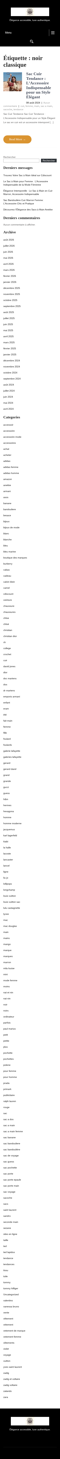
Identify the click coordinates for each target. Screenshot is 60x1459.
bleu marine (9, 551)
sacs (5, 1203)
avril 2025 (8, 336)
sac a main (46, 106)
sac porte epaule (12, 1179)
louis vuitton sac (11, 902)
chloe (6, 618)
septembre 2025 (12, 306)
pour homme (10, 1077)
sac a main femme (13, 1131)
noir (5, 1004)
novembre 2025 (11, 294)
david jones (9, 666)
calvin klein (9, 581)
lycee (6, 914)
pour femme (9, 1071)
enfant (6, 702)
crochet (7, 654)
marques (8, 956)
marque (7, 950)
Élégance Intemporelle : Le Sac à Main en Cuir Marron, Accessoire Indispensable (27, 192)
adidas (6, 461)
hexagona (8, 811)
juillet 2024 (9, 390)
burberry (7, 563)
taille (5, 1240)
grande (7, 781)
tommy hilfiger (10, 1288)
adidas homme (11, 473)
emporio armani (11, 696)
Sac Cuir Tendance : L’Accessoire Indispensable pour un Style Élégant (38, 85)
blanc (6, 533)
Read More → (17, 139)
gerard (6, 763)
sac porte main (11, 1185)
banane (7, 503)
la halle (7, 847)
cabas (6, 569)
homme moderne (12, 823)
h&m (5, 799)
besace (7, 515)
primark (7, 1089)
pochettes (8, 1059)
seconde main (10, 1222)
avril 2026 (8, 264)
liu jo (5, 877)
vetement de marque (14, 1330)
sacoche (7, 109)
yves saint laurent (12, 1367)
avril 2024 (8, 408)
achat (6, 449)
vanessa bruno (11, 1306)
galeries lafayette (12, 757)
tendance (18, 109)
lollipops (7, 883)
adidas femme (10, 467)
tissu (5, 1270)
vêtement (8, 1318)
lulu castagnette (11, 908)
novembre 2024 (11, 366)
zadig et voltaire (11, 1379)
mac (5, 920)
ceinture (7, 600)
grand (6, 775)
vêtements (8, 1342)
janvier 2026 (9, 282)
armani (7, 491)
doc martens (9, 678)
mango (7, 944)
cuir (22, 106)
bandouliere (9, 509)
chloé (6, 624)
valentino (8, 1300)
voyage (7, 1354)
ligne (5, 871)
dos (5, 684)
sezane (7, 1228)
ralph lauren (9, 1101)
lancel (6, 865)
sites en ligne (10, 1234)
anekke (7, 485)
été (5, 714)
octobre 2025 (10, 300)
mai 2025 (8, 330)
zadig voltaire (10, 1385)
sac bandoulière (11, 1149)
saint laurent (9, 1210)
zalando (7, 1391)
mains (6, 938)
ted (5, 1246)
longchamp (9, 889)
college (7, 648)
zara (5, 1397)
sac (5, 1113)
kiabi (5, 841)
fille (5, 732)
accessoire (9, 430)
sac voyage (9, 1191)
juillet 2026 (9, 245)
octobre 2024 (10, 372)
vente (6, 1312)
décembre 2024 (11, 360)
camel (6, 587)
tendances (8, 1264)
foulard (7, 738)
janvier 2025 (9, 354)
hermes (7, 805)
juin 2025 (8, 324)
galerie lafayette (11, 751)
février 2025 (9, 348)
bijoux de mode (11, 527)
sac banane (9, 1137)
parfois (6, 1022)
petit (5, 1034)
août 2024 (8, 384)
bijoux (6, 521)
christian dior (10, 636)
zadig (6, 1373)
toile (5, 1276)
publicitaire (9, 1095)
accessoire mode (12, 437)
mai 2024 (8, 402)
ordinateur (8, 1016)
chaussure (8, 606)
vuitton (6, 1361)
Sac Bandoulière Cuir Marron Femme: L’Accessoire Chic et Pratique (23, 202)
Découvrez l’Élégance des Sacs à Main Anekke (28, 209)
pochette (7, 1053)
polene (6, 1065)
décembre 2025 (11, 288)
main (36, 106)
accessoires (9, 443)
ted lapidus (9, 1252)
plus (5, 1046)
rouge (6, 1107)
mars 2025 (9, 342)
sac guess (8, 1161)
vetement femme (12, 1336)
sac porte (8, 1173)
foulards (7, 745)
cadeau (7, 575)
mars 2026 (9, 270)
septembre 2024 (12, 378)
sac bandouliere (11, 1143)
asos (5, 497)
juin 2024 (8, 396)
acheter (7, 455)
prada (6, 1083)
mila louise (8, 968)
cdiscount (8, 594)
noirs (5, 1010)
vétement (8, 1324)
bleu (5, 545)
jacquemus (9, 829)
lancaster (8, 859)
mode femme (10, 980)
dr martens (9, 690)
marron (7, 962)
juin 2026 (8, 251)
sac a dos (8, 1119)
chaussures (9, 612)
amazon (7, 479)
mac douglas (10, 926)
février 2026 (9, 276)
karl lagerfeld (10, 835)
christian (7, 630)
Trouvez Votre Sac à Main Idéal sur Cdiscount (27, 175)
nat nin (6, 998)
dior (5, 672)
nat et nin (8, 992)
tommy (6, 1282)
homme (7, 817)
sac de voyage (11, 1155)
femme (29, 106)
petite (6, 1040)
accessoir (8, 424)
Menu (8, 32)
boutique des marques (15, 557)
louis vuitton (9, 895)
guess (6, 793)
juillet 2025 (9, 318)
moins (6, 986)
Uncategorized (11, 1294)
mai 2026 (8, 258)
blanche (7, 539)
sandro (7, 1216)
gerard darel (9, 769)
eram (6, 708)
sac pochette (10, 1167)
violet (6, 1348)
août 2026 (8, 239)
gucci (6, 787)
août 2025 (8, 312)
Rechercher (9, 157)
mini (5, 974)
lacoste (7, 853)
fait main (7, 720)
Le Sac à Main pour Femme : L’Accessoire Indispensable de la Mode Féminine (25, 183)
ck (4, 642)
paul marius (9, 1028)
